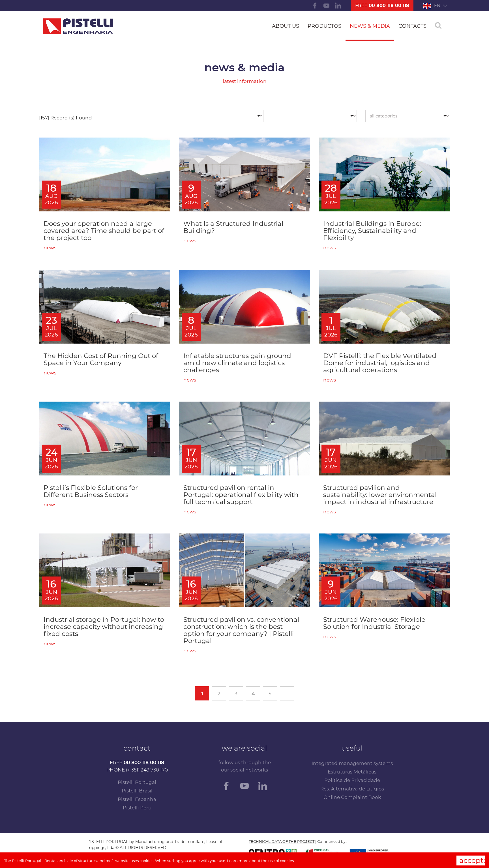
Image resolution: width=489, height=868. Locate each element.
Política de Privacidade (352, 780)
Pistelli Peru (137, 808)
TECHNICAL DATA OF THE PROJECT (281, 841)
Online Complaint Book (352, 797)
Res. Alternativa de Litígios (352, 789)
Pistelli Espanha (137, 799)
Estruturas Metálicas (352, 772)
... (287, 693)
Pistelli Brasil (137, 791)
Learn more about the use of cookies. (261, 860)
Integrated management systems (352, 763)
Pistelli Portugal (137, 782)
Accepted (472, 860)
